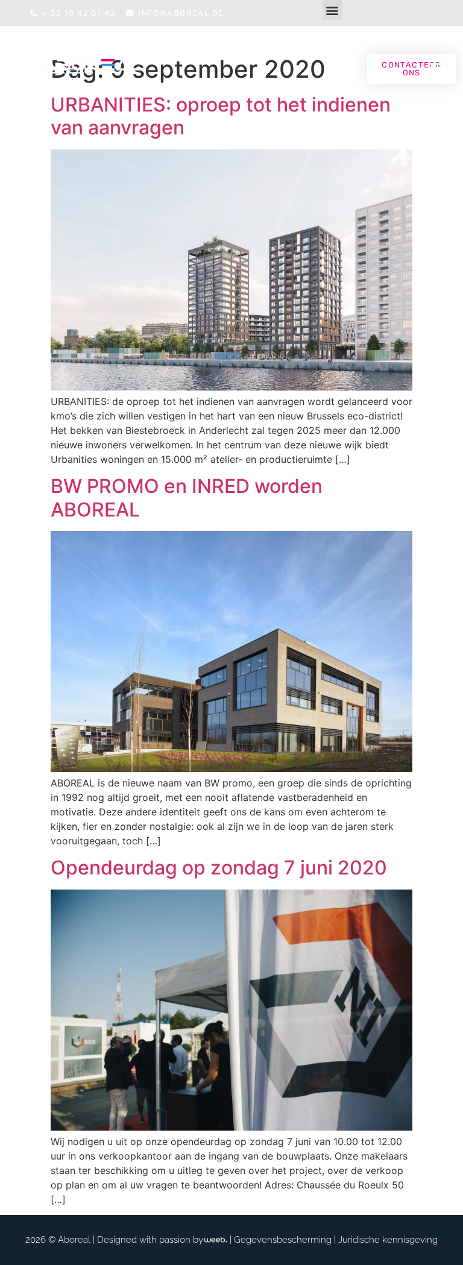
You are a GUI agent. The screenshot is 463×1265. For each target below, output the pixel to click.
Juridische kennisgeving (388, 1239)
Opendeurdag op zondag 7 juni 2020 (219, 867)
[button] (332, 10)
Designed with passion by (150, 1239)
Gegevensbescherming (283, 1239)
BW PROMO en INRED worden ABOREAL (187, 497)
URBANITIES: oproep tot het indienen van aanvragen (221, 116)
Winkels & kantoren (209, 89)
